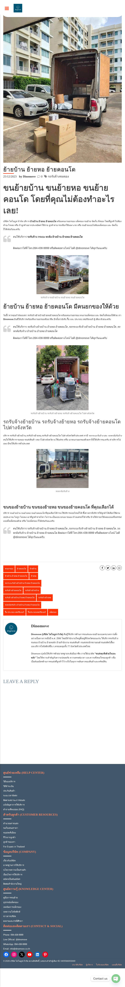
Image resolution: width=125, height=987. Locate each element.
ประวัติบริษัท (77, 965)
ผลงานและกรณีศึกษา (13, 921)
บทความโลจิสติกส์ (11, 912)
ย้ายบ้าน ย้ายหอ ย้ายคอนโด (16, 576)
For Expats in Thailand (14, 846)
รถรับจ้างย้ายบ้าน (18, 435)
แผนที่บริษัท (117, 965)
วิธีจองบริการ (9, 781)
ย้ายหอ (33, 576)
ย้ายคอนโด (21, 569)
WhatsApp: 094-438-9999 (15, 944)
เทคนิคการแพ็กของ (12, 907)
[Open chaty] (115, 978)
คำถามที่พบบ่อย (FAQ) (13, 809)
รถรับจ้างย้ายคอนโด (51, 435)
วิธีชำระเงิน (8, 786)
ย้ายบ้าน (33, 569)
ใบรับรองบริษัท (102, 965)
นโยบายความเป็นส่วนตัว (14, 870)
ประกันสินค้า (9, 791)
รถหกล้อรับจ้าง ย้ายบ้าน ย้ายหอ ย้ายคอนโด (22, 605)
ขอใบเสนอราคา (10, 828)
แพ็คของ (52, 612)
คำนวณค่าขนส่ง (10, 823)
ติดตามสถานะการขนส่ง (14, 800)
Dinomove (40, 626)
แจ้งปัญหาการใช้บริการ (14, 805)
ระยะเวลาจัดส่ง (10, 795)
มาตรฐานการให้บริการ (13, 865)
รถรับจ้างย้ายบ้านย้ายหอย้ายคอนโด (44, 315)
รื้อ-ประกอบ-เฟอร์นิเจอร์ (14, 612)
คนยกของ (9, 569)
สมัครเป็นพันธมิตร (11, 879)
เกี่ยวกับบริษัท (9, 860)
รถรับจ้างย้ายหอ (34, 435)
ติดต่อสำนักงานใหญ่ (12, 884)
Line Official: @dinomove (15, 939)
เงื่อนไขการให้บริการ (12, 874)
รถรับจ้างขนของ (58, 176)
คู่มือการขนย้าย (10, 897)
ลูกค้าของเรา (9, 842)
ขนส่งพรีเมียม (9, 832)
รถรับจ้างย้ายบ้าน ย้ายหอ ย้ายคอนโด (20, 598)
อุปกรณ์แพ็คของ (10, 902)
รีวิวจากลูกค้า (9, 837)
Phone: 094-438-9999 (13, 935)
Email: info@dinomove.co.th (16, 949)
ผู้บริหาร (89, 965)
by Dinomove (27, 176)
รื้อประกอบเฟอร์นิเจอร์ (37, 612)
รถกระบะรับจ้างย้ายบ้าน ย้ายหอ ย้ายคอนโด (22, 583)
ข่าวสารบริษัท (9, 916)
